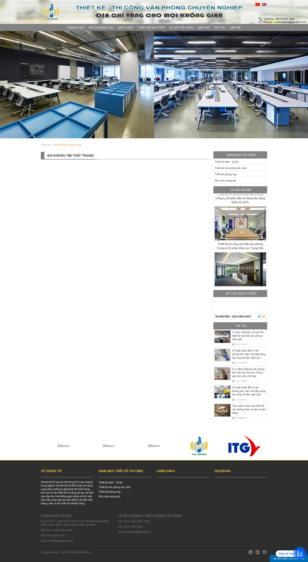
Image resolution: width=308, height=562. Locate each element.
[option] (154, 84)
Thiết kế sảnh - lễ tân (227, 161)
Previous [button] (5, 84)
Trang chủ (46, 144)
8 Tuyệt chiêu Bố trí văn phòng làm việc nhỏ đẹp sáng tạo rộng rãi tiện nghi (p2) (249, 391)
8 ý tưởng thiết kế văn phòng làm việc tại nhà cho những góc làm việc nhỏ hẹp (248, 372)
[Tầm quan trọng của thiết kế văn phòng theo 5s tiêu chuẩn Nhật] (222, 410)
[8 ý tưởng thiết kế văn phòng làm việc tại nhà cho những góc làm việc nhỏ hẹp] (222, 373)
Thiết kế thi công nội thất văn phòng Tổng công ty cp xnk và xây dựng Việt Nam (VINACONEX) (240, 248)
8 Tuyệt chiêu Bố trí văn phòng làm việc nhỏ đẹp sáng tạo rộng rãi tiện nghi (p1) (249, 354)
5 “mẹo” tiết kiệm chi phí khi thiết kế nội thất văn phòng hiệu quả (247, 335)
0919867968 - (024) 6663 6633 (233, 316)
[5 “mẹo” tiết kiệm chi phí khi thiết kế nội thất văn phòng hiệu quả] (222, 336)
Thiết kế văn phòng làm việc (231, 168)
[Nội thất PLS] (51, 11)
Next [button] (302, 84)
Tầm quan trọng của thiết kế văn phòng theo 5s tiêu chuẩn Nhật (249, 409)
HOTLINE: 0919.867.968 (290, 558)
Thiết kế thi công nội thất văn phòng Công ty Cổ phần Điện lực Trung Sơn (240, 200)
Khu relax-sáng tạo (225, 180)
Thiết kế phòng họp (226, 174)
